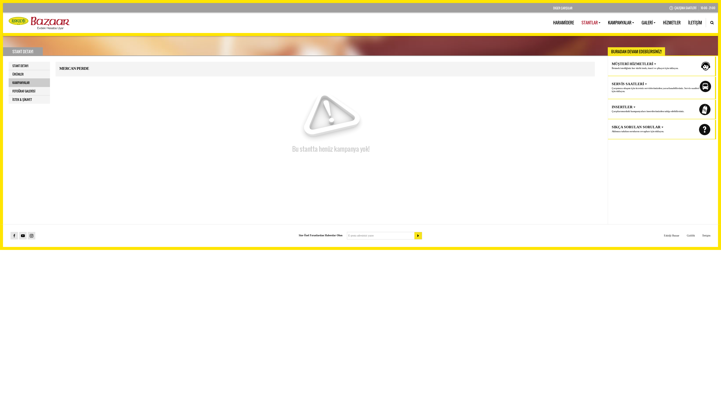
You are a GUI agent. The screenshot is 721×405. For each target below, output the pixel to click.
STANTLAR (590, 23)
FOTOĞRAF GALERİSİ (23, 91)
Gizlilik (691, 235)
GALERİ (648, 23)
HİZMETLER (672, 23)
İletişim (706, 235)
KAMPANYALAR (620, 23)
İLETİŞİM (695, 23)
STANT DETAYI (20, 66)
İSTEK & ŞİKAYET (22, 99)
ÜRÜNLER (18, 74)
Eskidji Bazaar (671, 235)
